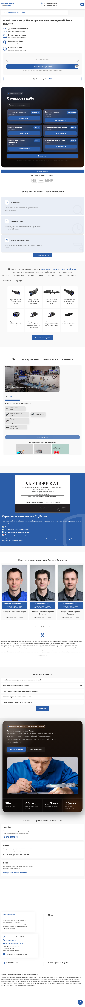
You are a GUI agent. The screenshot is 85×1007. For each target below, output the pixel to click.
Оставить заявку (16, 749)
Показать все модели (42, 338)
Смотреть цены (36, 749)
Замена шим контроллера (55, 140)
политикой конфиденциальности (52, 70)
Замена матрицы (15, 127)
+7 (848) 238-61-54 (50, 3)
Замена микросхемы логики (56, 127)
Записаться (23, 118)
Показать (42, 708)
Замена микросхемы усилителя (16, 141)
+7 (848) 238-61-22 (50, 5)
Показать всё (42, 156)
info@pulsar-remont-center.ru (15, 873)
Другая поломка (42, 171)
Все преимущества (42, 255)
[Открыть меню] (82, 4)
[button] (38, 625)
